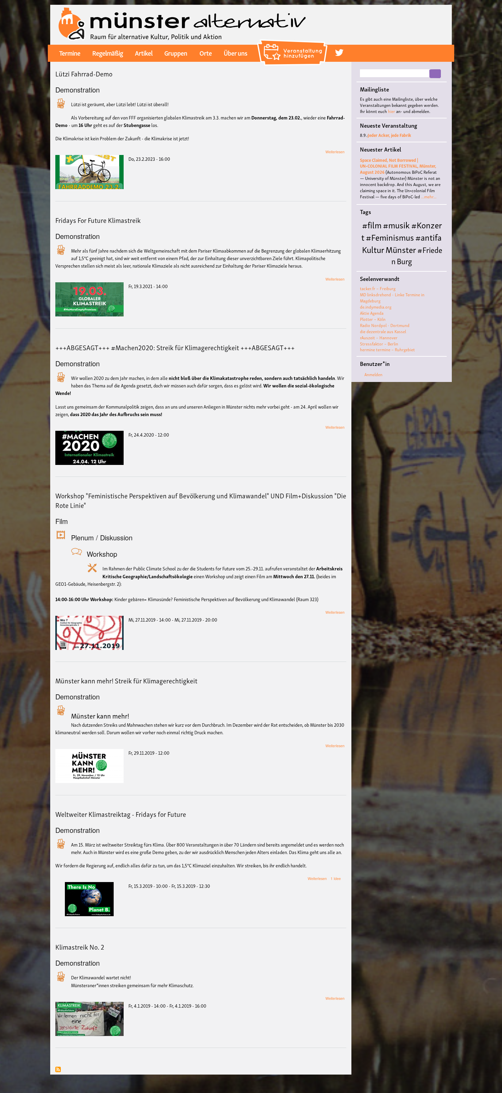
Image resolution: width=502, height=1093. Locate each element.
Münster (401, 249)
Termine (69, 52)
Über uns (235, 52)
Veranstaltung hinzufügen (293, 42)
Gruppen (175, 52)
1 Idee (336, 878)
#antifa (428, 237)
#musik (396, 224)
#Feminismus (390, 237)
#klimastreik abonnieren (58, 1070)
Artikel (143, 52)
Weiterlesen (335, 151)
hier (391, 111)
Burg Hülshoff (386, 266)
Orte (205, 52)
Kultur (373, 249)
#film (371, 224)
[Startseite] (182, 24)
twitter (339, 53)
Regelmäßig (107, 52)
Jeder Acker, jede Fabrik (389, 135)
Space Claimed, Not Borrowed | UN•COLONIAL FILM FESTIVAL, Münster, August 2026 (398, 166)
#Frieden (416, 255)
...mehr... (428, 196)
